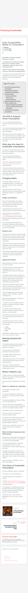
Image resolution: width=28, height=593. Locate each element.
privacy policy (7, 558)
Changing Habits (9, 94)
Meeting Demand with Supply (13, 101)
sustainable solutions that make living (11, 163)
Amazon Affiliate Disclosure (10, 560)
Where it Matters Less (10, 103)
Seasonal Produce (11, 99)
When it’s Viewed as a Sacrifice (14, 104)
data (15, 192)
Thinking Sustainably (11, 30)
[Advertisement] (14, 14)
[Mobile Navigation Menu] (14, 34)
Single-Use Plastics (11, 96)
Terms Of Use (7, 556)
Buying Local (9, 97)
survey (6, 122)
